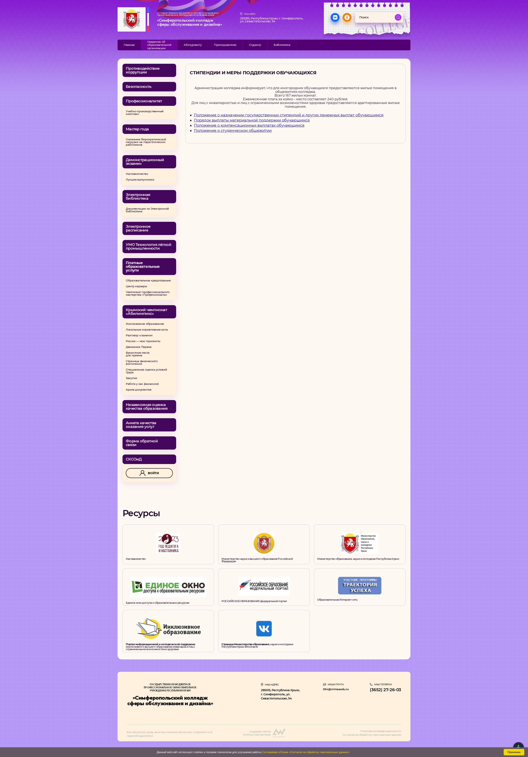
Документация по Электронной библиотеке (147, 210)
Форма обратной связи (142, 443)
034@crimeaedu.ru (336, 689)
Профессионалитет (144, 101)
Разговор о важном (139, 335)
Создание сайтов (260, 731)
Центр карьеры (136, 286)
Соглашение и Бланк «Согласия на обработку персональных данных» (306, 752)
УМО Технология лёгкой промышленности (148, 246)
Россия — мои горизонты (143, 341)
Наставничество (137, 173)
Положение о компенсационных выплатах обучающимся (249, 125)
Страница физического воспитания (142, 362)
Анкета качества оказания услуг (141, 425)
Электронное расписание (138, 228)
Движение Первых (139, 347)
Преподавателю (225, 44)
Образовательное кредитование (148, 280)
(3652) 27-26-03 (385, 689)
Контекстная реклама (257, 734)
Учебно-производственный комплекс (145, 112)
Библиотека (282, 44)
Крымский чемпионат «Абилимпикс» (146, 312)
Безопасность (138, 86)
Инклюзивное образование (145, 323)
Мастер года (137, 129)
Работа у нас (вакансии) (142, 384)
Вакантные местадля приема (138, 354)
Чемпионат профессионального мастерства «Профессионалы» (148, 293)
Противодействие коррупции (142, 70)
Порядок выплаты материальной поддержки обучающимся (252, 120)
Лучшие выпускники (140, 179)
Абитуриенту (193, 44)
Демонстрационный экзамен (145, 162)
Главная (129, 44)
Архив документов (138, 389)
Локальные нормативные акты (147, 329)
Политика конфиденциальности (380, 731)
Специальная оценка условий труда (146, 371)
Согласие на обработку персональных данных (372, 734)
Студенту (255, 44)
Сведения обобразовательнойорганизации (159, 45)
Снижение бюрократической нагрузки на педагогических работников (146, 142)
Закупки (131, 378)
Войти (153, 473)
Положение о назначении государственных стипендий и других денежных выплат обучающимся (288, 115)
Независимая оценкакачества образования (147, 407)
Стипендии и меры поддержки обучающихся (253, 73)
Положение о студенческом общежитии (233, 130)
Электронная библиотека (138, 196)
